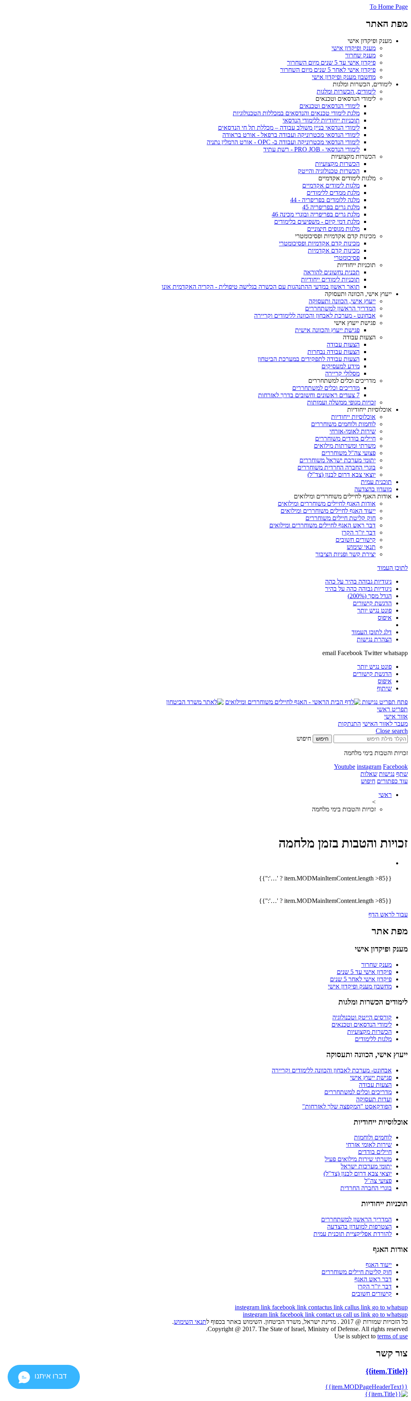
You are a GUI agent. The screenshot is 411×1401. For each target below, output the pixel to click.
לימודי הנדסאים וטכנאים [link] (362, 1024)
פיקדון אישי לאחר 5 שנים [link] (361, 979)
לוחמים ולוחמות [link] (373, 1137)
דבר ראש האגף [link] (373, 1279)
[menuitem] (197, 59)
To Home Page (389, 6)
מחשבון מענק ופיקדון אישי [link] (360, 986)
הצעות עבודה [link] (375, 1084)
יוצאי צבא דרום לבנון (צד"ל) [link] (358, 1173)
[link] (354, 48)
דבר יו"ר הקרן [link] (375, 1286)
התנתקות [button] (349, 723)
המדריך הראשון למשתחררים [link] (356, 1219)
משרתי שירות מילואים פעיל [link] (358, 1159)
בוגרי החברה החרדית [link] (366, 1188)
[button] (384, 701)
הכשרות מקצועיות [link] (369, 1031)
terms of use (392, 1336)
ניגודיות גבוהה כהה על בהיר (358, 588)
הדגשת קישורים (372, 603)
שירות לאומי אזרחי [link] (369, 1144)
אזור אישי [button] (396, 716)
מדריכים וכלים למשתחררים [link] (358, 1092)
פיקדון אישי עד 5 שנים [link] (364, 971)
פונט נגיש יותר (374, 610)
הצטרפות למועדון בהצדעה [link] (359, 1226)
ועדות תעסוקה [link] (374, 1099)
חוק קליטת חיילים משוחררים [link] (356, 1271)
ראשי (385, 794)
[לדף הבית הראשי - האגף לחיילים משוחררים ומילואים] (292, 701)
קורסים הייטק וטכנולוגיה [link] (362, 1017)
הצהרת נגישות (374, 639)
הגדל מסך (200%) (370, 595)
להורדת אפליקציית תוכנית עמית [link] (352, 1233)
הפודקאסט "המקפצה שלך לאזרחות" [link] (347, 1106)
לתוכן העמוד (392, 567)
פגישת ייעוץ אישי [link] (371, 1077)
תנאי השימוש (190, 1321)
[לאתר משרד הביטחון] (195, 701)
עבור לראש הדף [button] (388, 914)
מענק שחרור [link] (376, 964)
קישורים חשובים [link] (372, 1293)
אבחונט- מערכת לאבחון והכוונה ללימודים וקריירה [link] (332, 1070)
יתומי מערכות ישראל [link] (366, 1166)
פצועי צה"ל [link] (378, 1180)
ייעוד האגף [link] (379, 1264)
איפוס (385, 617)
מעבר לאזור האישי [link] (385, 723)
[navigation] (253, 1307)
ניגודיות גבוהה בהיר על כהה (358, 581)
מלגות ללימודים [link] (373, 1038)
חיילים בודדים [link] (375, 1151)
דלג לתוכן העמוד (372, 632)
